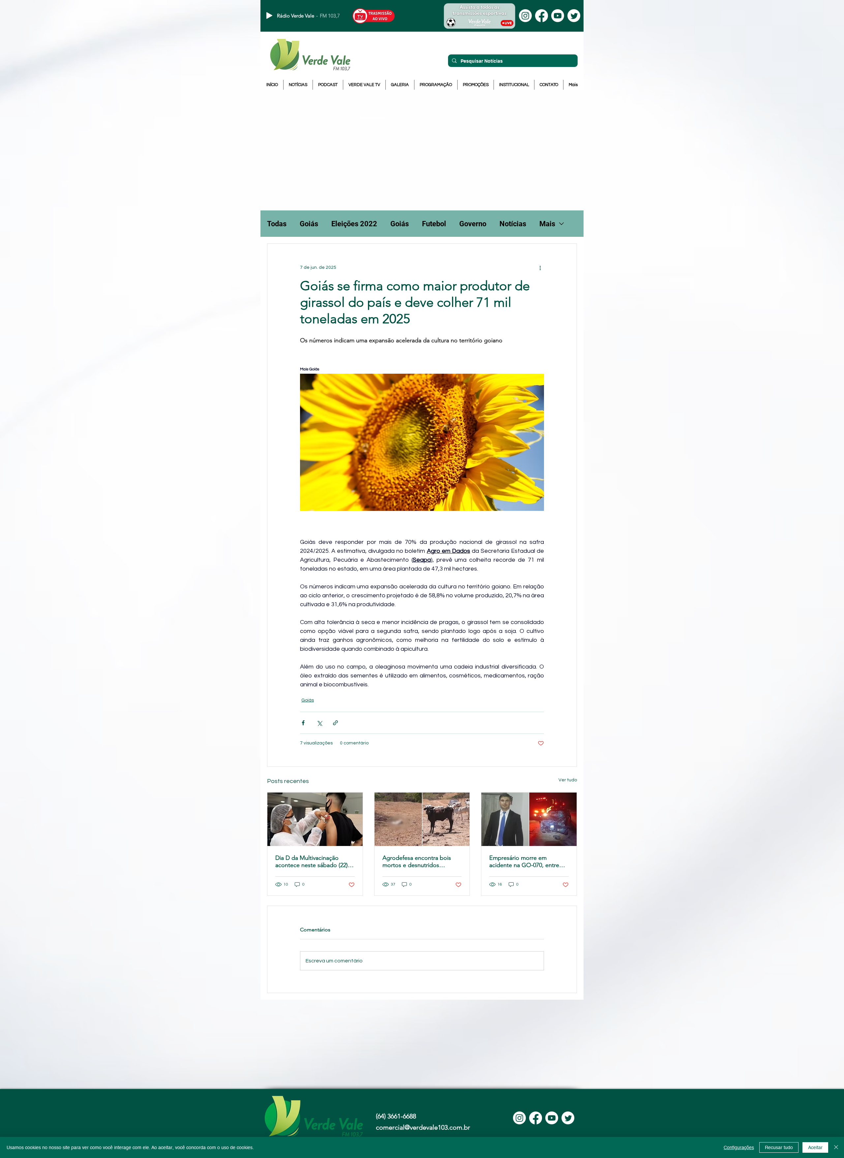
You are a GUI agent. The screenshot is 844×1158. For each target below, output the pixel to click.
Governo (472, 224)
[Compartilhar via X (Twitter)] (319, 723)
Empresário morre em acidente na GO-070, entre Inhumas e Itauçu (524, 861)
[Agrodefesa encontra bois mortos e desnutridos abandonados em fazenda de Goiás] (422, 819)
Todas (276, 224)
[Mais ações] (540, 267)
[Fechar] (836, 1147)
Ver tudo (567, 780)
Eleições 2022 (354, 224)
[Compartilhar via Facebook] (303, 723)
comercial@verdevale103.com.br (423, 1127)
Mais (547, 224)
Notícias (512, 224)
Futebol (434, 224)
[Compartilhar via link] (335, 723)
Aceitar (815, 1147)
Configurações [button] (739, 1147)
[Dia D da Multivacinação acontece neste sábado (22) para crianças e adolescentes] (315, 819)
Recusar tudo (779, 1147)
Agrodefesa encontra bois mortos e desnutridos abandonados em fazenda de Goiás (420, 861)
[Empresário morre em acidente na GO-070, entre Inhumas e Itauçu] (529, 819)
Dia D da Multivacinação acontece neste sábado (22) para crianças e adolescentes (313, 861)
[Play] (269, 15)
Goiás (309, 224)
